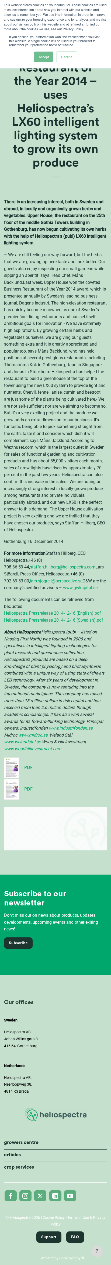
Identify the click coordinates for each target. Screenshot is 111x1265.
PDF (28, 768)
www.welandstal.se (22, 741)
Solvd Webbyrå (71, 1258)
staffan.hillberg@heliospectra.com (62, 567)
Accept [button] (44, 57)
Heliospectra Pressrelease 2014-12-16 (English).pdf (52, 613)
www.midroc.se (32, 735)
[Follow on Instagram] (25, 1195)
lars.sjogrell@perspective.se (56, 580)
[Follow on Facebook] (11, 1195)
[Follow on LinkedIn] (55, 1195)
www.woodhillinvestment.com (32, 748)
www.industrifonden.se (70, 728)
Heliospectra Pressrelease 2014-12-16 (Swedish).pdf (53, 620)
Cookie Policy (54, 1217)
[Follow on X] (40, 1195)
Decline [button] (66, 57)
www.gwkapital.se (80, 587)
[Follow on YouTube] (70, 1195)
